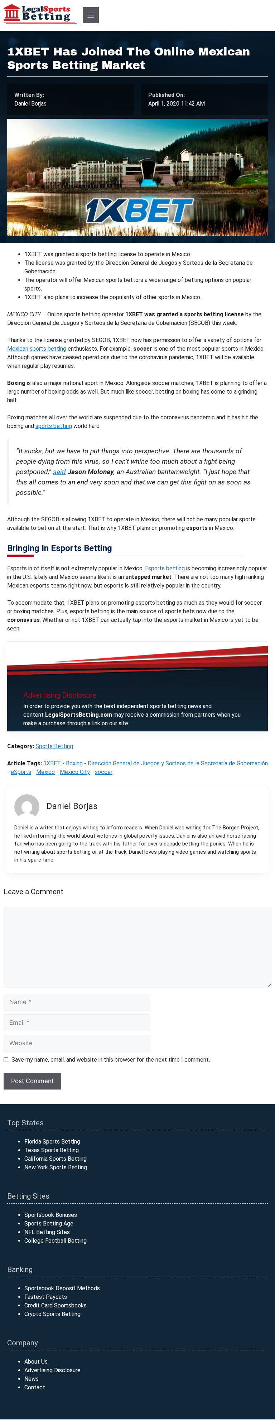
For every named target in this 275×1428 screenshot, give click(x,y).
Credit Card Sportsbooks (55, 1305)
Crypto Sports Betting (52, 1314)
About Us (36, 1361)
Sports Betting (54, 746)
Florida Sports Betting (52, 1141)
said (59, 472)
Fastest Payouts (45, 1296)
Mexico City (75, 772)
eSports (21, 772)
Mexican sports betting (36, 348)
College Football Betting (55, 1240)
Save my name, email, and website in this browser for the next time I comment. (110, 1059)
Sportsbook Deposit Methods (62, 1288)
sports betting (53, 426)
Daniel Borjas (30, 103)
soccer (103, 772)
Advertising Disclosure (52, 1370)
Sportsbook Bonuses (50, 1215)
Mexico (45, 772)
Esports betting (165, 568)
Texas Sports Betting (51, 1150)
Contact (34, 1387)
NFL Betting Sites (47, 1232)
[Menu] (91, 15)
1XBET (52, 763)
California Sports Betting (55, 1158)
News (31, 1378)
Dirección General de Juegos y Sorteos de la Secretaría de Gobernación (178, 763)
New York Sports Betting (55, 1167)
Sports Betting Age (48, 1223)
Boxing (74, 763)
